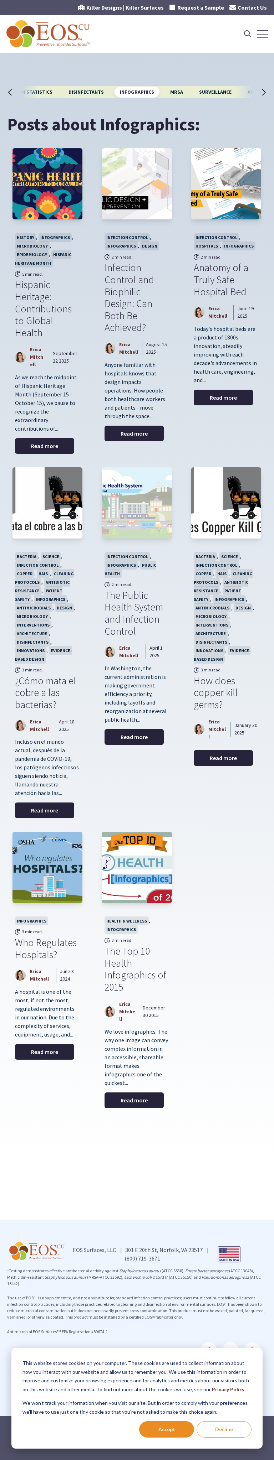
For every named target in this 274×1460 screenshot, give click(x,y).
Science (50, 556)
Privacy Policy (228, 1389)
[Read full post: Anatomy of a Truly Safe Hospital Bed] (226, 184)
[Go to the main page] (48, 34)
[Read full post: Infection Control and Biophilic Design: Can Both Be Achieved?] (136, 184)
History (25, 237)
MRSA (176, 92)
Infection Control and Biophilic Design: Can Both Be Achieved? (129, 297)
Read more (44, 446)
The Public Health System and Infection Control (134, 613)
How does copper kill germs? (216, 692)
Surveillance (215, 92)
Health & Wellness (126, 921)
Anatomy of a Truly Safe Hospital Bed (221, 279)
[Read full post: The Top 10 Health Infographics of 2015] (136, 867)
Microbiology (32, 246)
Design (149, 246)
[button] (17, 92)
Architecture (32, 633)
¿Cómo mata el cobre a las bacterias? (45, 692)
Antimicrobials (34, 608)
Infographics (137, 92)
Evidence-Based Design (43, 655)
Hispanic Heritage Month (43, 259)
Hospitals (207, 246)
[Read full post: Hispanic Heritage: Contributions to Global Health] (47, 184)
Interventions (33, 625)
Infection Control (127, 237)
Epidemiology (32, 254)
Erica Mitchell (36, 357)
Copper (24, 573)
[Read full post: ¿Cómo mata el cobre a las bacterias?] (47, 503)
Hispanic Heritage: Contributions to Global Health (43, 308)
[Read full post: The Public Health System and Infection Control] (136, 503)
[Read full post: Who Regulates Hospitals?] (47, 867)
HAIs (43, 573)
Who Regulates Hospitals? (46, 948)
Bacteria (26, 556)
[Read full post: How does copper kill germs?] (226, 503)
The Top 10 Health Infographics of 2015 (135, 969)
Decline (224, 1429)
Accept (166, 1429)
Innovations (31, 650)
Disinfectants (86, 92)
